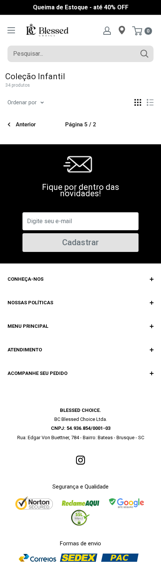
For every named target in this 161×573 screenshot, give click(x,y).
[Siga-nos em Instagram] (80, 460)
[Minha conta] (107, 30)
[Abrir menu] (11, 30)
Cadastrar (80, 242)
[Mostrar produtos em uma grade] (137, 102)
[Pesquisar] (144, 54)
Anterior (26, 124)
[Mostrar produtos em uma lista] (150, 102)
